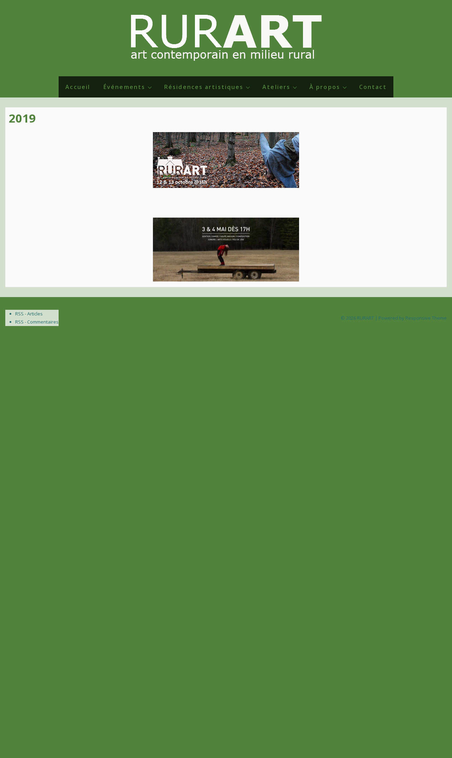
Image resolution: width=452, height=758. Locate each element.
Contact (373, 87)
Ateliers (276, 87)
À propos (324, 87)
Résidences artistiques (203, 87)
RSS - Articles (29, 313)
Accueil (77, 87)
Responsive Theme (426, 318)
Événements (124, 87)
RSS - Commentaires (37, 322)
